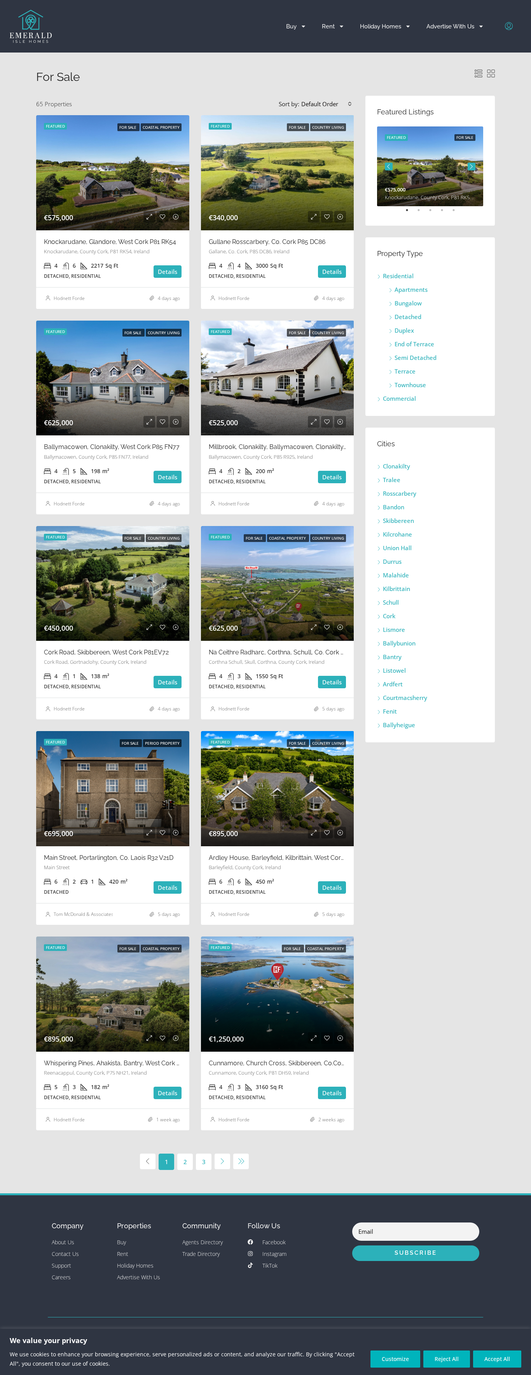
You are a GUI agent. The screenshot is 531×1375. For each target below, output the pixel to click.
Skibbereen (398, 520)
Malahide (396, 575)
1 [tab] (411, 213)
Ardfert (393, 684)
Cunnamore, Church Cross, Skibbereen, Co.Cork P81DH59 (291, 1063)
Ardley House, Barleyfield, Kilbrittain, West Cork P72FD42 (289, 857)
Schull (391, 602)
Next (471, 166)
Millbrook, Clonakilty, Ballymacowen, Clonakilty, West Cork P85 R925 (306, 447)
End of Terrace (414, 344)
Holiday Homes (380, 26)
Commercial (399, 398)
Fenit (390, 711)
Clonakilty (396, 466)
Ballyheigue (399, 725)
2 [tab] (422, 213)
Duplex (404, 330)
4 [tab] (446, 213)
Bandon (393, 507)
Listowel (394, 670)
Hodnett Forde (69, 298)
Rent (328, 26)
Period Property (162, 743)
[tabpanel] (430, 166)
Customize (395, 1359)
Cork (389, 616)
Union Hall (397, 548)
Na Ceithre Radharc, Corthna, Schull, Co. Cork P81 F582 (287, 652)
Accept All (497, 1359)
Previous (389, 166)
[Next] (222, 1161)
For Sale (128, 127)
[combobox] (326, 104)
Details (167, 271)
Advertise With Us (450, 26)
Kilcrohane (397, 534)
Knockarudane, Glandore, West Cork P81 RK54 (110, 242)
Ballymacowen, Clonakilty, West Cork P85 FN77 (112, 447)
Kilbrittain (396, 589)
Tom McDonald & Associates (84, 914)
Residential (398, 276)
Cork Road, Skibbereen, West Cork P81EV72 (106, 652)
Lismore (394, 629)
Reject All (447, 1359)
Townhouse (410, 385)
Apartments (411, 289)
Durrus (392, 561)
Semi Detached (416, 357)
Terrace (405, 371)
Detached (408, 317)
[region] (265, 1352)
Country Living (328, 127)
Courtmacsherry (405, 698)
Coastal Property (161, 127)
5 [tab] (457, 213)
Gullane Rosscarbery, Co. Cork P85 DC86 (267, 242)
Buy (291, 26)
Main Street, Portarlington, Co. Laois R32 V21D (108, 857)
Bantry (392, 657)
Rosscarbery (399, 493)
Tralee (391, 480)
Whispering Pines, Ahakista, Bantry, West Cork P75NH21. (124, 1063)
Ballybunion (399, 643)
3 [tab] (434, 213)
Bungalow (408, 303)
